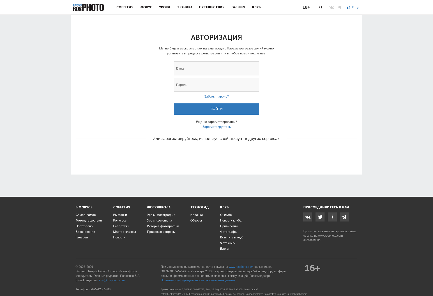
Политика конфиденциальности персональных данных (198, 280)
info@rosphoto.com (112, 280)
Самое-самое (86, 215)
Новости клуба (231, 220)
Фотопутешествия (89, 220)
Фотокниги (227, 243)
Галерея (238, 7)
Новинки (196, 215)
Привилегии (229, 226)
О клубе (226, 215)
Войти (217, 109)
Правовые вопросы (161, 231)
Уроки (164, 7)
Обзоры (196, 220)
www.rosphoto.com (330, 235)
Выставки (120, 215)
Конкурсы (120, 220)
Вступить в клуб (231, 237)
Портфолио (84, 226)
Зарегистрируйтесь (217, 126)
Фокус (146, 7)
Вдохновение (85, 231)
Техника (184, 7)
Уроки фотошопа (159, 220)
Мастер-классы (124, 231)
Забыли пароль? (216, 96)
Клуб (256, 7)
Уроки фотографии (161, 215)
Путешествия (212, 7)
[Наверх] (427, 281)
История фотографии (163, 226)
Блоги (224, 248)
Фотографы (228, 231)
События (125, 7)
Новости (119, 237)
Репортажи (121, 226)
